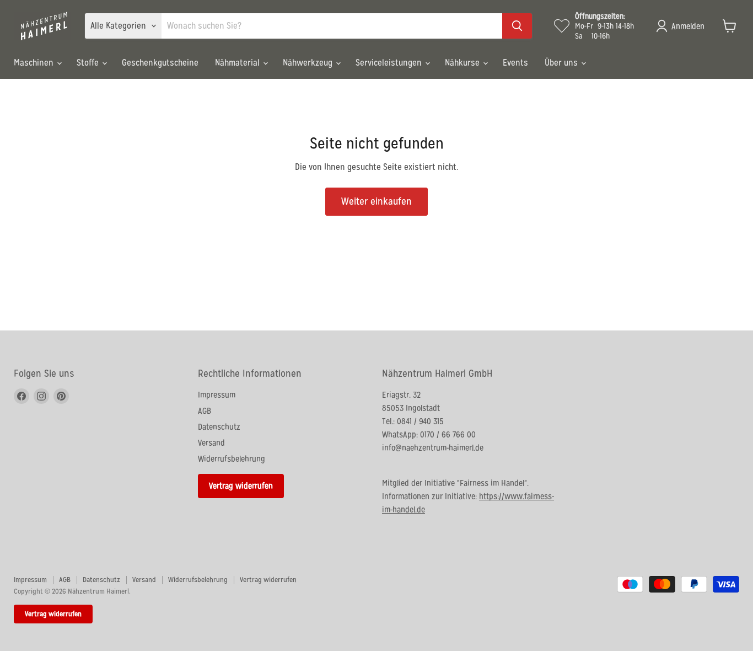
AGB (204, 410)
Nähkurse (463, 62)
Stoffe (89, 62)
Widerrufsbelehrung (231, 458)
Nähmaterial (238, 62)
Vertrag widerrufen (241, 486)
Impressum (216, 394)
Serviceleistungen (390, 62)
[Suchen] (517, 26)
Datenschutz (219, 426)
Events (515, 62)
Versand (211, 442)
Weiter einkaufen (376, 201)
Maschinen (35, 62)
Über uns (562, 62)
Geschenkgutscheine (160, 62)
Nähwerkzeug (309, 62)
